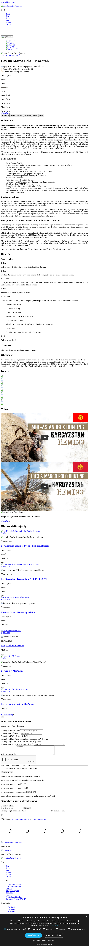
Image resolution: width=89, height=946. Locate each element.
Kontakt (8, 22)
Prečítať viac (54, 925)
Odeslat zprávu (7, 772)
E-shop (8, 24)
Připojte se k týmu (12, 891)
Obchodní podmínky (13, 884)
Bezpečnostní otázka (14, 811)
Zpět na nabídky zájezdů (11, 55)
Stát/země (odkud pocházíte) (17, 744)
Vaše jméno (11, 730)
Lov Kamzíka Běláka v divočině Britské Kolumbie (25, 546)
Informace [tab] (5, 115)
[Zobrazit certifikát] (11, 858)
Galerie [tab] (35, 115)
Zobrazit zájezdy (7, 715)
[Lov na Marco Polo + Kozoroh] (2, 376)
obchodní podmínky (38, 819)
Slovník (8, 874)
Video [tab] (41, 115)
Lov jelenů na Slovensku (12, 645)
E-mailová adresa (7, 806)
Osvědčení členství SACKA (16, 899)
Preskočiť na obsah (8, 2)
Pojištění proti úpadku (14, 897)
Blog (7, 20)
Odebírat (27, 808)
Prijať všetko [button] (33, 935)
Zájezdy (8, 18)
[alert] (44, 930)
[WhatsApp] (2, 34)
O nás (8, 16)
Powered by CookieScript (44, 944)
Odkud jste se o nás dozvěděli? (18, 742)
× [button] (86, 916)
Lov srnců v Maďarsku (12, 671)
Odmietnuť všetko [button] (53, 935)
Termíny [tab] (19, 115)
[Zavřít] (2, 717)
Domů (8, 14)
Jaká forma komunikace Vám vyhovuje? (21, 739)
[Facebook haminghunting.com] (8, 28)
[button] (44, 940)
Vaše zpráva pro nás (8, 754)
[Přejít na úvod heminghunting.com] (11, 6)
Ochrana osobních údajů (14, 886)
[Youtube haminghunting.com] (15, 28)
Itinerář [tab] (12, 115)
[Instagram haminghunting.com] (12, 28)
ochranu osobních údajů (21, 819)
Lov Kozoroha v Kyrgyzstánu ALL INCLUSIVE (24, 579)
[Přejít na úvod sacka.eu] (7, 850)
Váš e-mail (10, 733)
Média (8, 895)
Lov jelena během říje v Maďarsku (17, 704)
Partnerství (9, 893)
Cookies (9, 889)
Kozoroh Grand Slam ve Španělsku (18, 612)
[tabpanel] (44, 184)
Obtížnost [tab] (27, 115)
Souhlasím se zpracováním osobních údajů (21, 768)
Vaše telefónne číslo (14, 736)
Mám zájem (5, 113)
